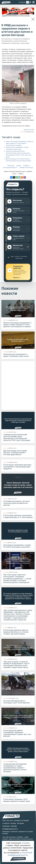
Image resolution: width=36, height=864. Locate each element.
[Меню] (33, 2)
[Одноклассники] (22, 177)
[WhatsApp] (17, 177)
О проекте (6, 823)
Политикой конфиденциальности (20, 853)
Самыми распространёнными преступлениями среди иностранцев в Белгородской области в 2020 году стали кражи (18, 154)
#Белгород (10, 166)
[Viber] (25, 177)
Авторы (13, 823)
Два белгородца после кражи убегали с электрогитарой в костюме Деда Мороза (18, 160)
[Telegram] (19, 177)
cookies (19, 837)
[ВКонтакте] (11, 177)
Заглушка (20, 823)
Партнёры (6, 826)
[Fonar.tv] (5, 2)
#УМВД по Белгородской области (16, 166)
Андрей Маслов (29, 130)
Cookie (26, 843)
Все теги (10, 820)
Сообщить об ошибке (21, 820)
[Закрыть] (33, 19)
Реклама (14, 826)
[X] (14, 177)
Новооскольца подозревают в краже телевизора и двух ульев (17, 148)
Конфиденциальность (10, 829)
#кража (18, 166)
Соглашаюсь (18, 858)
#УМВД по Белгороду (26, 167)
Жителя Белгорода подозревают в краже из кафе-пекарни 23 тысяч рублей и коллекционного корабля (19, 143)
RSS (4, 820)
